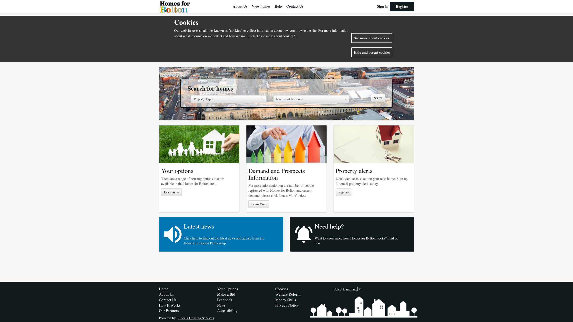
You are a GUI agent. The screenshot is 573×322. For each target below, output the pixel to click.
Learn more (171, 192)
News (221, 305)
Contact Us (294, 6)
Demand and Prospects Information (276, 173)
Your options (177, 170)
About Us (240, 6)
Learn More (258, 204)
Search (378, 98)
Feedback (224, 299)
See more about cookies (371, 37)
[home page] (195, 6)
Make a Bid (226, 294)
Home (163, 288)
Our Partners (169, 310)
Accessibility (227, 310)
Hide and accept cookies (372, 52)
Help (278, 6)
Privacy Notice (287, 305)
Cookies (281, 288)
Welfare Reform (287, 294)
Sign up (344, 192)
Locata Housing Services (196, 318)
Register (402, 6)
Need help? (329, 226)
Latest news (199, 226)
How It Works (170, 305)
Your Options (227, 288)
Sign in (382, 6)
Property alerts (354, 170)
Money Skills (285, 299)
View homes (261, 6)
